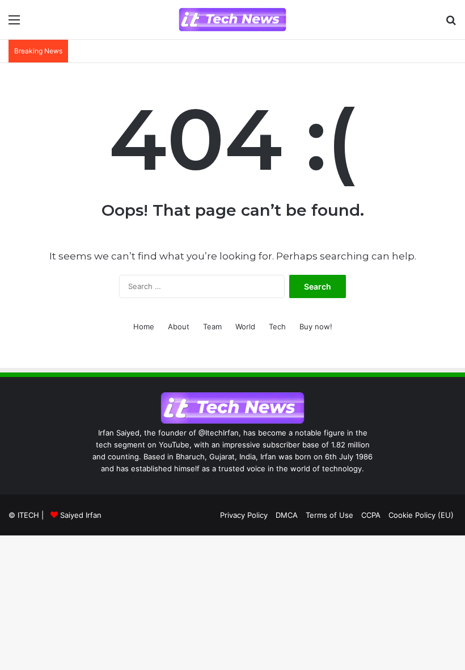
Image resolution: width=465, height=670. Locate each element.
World (245, 326)
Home (143, 326)
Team (212, 326)
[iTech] (232, 19)
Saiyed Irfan (81, 515)
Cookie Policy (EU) (421, 515)
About (178, 326)
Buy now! (315, 326)
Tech (277, 326)
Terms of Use (329, 515)
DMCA (287, 515)
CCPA (371, 515)
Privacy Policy (244, 515)
